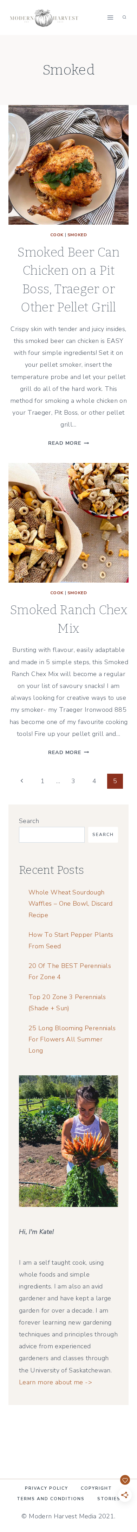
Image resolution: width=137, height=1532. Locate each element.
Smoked (77, 235)
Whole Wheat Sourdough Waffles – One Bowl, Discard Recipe (70, 903)
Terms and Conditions (51, 1499)
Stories (108, 1499)
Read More (68, 443)
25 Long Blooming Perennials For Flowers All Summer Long (72, 1039)
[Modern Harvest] (46, 17)
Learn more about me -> (55, 1382)
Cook (57, 235)
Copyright (96, 1488)
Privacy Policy (46, 1488)
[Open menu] (110, 17)
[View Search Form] (124, 17)
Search (29, 821)
